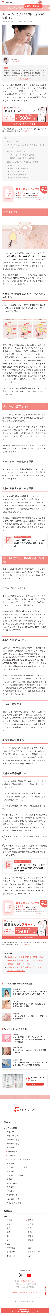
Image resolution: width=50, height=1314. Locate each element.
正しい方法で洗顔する (19, 168)
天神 (30, 1256)
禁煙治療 (10, 1171)
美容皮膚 (10, 1163)
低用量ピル (12, 1152)
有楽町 (30, 1236)
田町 (8, 1236)
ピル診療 (10, 1148)
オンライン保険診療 (15, 1175)
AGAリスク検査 (13, 1199)
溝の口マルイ (12, 1252)
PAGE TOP (46, 1290)
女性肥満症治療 (13, 1140)
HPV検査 (10, 1191)
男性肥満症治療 (13, 1144)
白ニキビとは (12, 141)
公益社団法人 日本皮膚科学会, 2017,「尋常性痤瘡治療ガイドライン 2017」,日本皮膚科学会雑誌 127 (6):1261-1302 (26, 960)
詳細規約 (26, 131)
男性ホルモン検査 (14, 1203)
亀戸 (8, 1228)
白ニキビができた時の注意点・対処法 (22, 162)
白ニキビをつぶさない (19, 165)
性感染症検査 (12, 1195)
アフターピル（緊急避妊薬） (20, 1159)
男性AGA (10, 1132)
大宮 (30, 1248)
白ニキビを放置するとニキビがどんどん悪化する (27, 146)
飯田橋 (30, 1220)
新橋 (8, 1232)
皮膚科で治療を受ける (19, 178)
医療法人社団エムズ (28, 1281)
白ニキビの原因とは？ (16, 151)
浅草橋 (9, 1220)
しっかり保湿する (17, 171)
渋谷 (30, 1228)
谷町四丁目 (11, 1256)
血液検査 (10, 1187)
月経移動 (12, 1155)
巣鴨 (30, 1232)
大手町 (30, 1224)
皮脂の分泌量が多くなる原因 (22, 158)
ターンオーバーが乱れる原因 (22, 155)
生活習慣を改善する (18, 174)
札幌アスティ (12, 1248)
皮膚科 (9, 1179)
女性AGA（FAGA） (14, 1136)
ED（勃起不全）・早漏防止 (18, 1167)
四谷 (8, 1240)
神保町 (30, 1240)
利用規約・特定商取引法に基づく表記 (25, 1292)
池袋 (8, 1224)
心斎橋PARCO (34, 1252)
